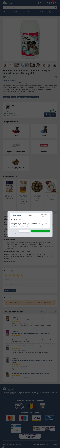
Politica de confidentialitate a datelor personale (29, 225)
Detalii (30, 216)
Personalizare (24, 231)
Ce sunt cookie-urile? (43, 215)
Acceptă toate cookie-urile (40, 231)
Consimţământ (16, 215)
